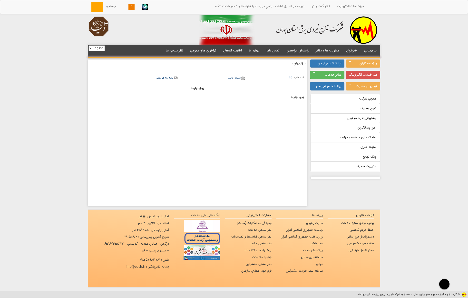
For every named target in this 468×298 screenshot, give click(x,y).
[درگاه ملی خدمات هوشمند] (197, 250)
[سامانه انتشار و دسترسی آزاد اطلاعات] (197, 238)
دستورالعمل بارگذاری (361, 250)
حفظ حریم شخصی (362, 230)
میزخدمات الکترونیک (350, 6)
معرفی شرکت (367, 98)
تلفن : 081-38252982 (154, 260)
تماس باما (273, 50)
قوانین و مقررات (366, 86)
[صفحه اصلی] (374, 6)
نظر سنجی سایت (261, 243)
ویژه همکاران (368, 63)
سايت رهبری (314, 223)
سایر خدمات (333, 75)
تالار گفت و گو (321, 6)
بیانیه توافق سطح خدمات (357, 223)
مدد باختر (316, 243)
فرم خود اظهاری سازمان (256, 270)
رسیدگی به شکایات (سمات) (254, 223)
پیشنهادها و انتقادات (258, 250)
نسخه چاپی (234, 78)
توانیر (319, 264)
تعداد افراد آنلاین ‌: (153, 223)
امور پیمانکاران (367, 127)
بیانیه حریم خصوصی (360, 243)
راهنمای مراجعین (298, 50)
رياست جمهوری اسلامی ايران (304, 230)
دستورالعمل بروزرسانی (360, 236)
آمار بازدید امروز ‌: (153, 216)
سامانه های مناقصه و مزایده (358, 137)
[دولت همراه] (197, 226)
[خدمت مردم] (197, 258)
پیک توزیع (369, 156)
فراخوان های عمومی (203, 50)
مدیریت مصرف (366, 166)
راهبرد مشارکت (262, 257)
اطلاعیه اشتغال (232, 50)
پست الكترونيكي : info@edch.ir (147, 266)
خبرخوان (351, 50)
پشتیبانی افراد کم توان (361, 118)
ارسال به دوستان (164, 78)
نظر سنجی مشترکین (259, 264)
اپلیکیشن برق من (329, 63)
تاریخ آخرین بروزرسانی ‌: (146, 237)
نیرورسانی (370, 50)
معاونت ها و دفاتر (327, 50)
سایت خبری (368, 147)
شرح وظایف (368, 108)
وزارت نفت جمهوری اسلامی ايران (302, 236)
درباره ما (254, 50)
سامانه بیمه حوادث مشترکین (304, 270)
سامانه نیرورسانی (312, 257)
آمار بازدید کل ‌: (150, 230)
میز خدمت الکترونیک (363, 75)
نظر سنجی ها (174, 50)
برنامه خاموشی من (328, 86)
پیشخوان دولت (313, 250)
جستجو (112, 6)
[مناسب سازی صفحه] (444, 284)
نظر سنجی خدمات (260, 230)
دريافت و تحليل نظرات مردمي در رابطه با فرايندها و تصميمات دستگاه (259, 6)
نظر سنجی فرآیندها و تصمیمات (251, 236)
